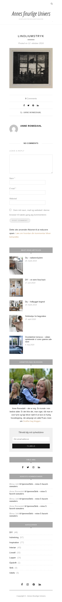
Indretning (14, 537)
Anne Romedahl (32, 112)
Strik (11, 568)
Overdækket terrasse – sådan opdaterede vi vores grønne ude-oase (38, 339)
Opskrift (12, 563)
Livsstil (12, 552)
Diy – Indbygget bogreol (35, 302)
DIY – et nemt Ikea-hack (35, 280)
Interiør (12, 547)
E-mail (12, 188)
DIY (11, 532)
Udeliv (12, 573)
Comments (31, 98)
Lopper (12, 557)
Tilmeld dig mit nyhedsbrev (31, 432)
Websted (13, 199)
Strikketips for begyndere (35, 316)
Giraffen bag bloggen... (32, 421)
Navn (12, 178)
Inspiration (14, 542)
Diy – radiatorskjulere (34, 258)
